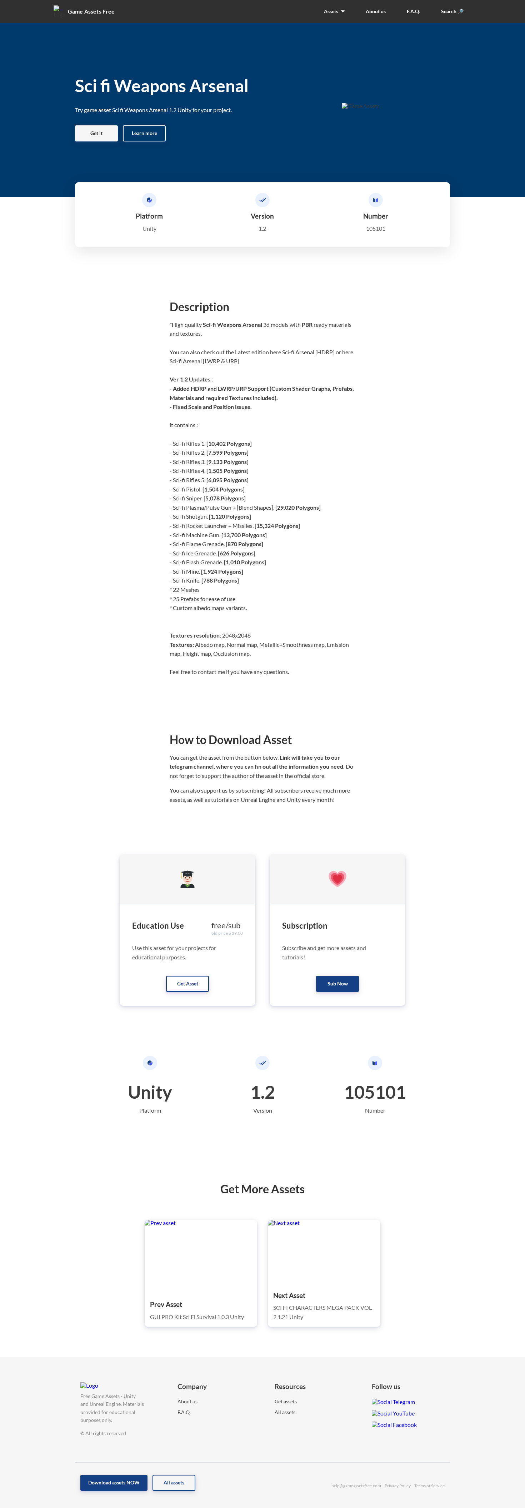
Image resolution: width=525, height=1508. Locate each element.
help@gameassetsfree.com (356, 1485)
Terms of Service (429, 1485)
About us (188, 1401)
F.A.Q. (184, 1412)
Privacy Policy (398, 1485)
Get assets (286, 1401)
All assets (285, 1412)
